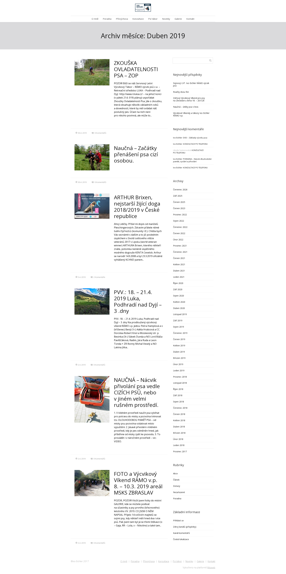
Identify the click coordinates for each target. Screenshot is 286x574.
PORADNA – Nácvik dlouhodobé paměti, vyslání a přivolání (192, 160)
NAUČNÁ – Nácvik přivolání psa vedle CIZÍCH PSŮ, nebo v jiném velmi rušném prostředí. (137, 392)
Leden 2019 (178, 370)
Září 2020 (177, 289)
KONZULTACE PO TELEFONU (195, 144)
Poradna (107, 18)
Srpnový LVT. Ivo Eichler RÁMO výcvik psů (191, 84)
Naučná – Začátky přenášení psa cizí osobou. (136, 154)
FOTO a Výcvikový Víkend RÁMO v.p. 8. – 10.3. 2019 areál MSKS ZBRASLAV (138, 483)
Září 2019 (177, 320)
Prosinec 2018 (180, 376)
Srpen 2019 (178, 326)
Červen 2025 (179, 202)
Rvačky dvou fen (181, 91)
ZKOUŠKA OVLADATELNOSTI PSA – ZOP (136, 69)
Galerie (178, 18)
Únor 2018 (178, 439)
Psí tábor (153, 18)
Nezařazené (179, 492)
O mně (95, 18)
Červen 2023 (179, 208)
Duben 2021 (179, 270)
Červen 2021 (179, 258)
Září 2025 (177, 195)
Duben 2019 (179, 351)
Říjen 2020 (178, 283)
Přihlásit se (178, 520)
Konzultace (138, 18)
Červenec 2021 (180, 251)
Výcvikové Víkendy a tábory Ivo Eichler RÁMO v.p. (191, 114)
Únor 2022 (178, 239)
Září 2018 (177, 395)
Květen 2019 (179, 345)
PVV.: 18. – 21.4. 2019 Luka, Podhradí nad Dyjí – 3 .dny (138, 301)
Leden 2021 (178, 276)
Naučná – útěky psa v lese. (186, 106)
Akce (175, 473)
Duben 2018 (179, 426)
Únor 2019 (178, 364)
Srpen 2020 (178, 295)
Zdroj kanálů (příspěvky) (184, 526)
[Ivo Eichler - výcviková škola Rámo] (143, 8)
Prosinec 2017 (180, 451)
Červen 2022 (179, 233)
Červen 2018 (179, 414)
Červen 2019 (179, 339)
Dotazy (176, 486)
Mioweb (211, 567)
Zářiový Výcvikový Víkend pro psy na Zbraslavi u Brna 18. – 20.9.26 (189, 99)
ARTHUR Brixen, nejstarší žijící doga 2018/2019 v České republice (137, 207)
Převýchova (122, 18)
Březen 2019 (179, 358)
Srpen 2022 (178, 220)
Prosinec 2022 (180, 214)
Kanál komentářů (181, 533)
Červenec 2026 (180, 189)
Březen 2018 (179, 432)
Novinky (166, 18)
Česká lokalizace (181, 539)
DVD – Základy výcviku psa (195, 137)
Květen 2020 (179, 301)
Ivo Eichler (177, 137)
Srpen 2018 (178, 401)
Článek (176, 479)
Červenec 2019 (180, 333)
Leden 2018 (178, 445)
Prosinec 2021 (180, 245)
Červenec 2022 (180, 227)
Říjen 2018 (178, 389)
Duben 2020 (179, 308)
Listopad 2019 (180, 314)
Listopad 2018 (180, 382)
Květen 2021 (179, 264)
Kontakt (190, 18)
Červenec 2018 (180, 407)
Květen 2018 (179, 420)
